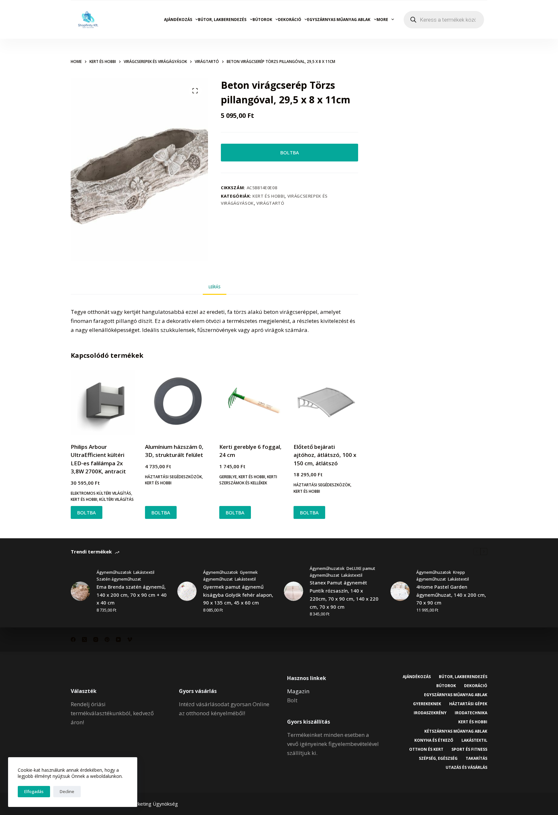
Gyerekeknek (427, 704)
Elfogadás (34, 791)
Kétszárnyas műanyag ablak (455, 731)
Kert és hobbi (268, 196)
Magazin (298, 691)
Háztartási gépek (468, 704)
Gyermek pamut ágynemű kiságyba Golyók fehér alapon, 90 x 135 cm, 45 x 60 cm (238, 594)
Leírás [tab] (215, 287)
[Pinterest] (107, 639)
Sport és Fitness (469, 749)
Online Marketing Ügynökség (146, 803)
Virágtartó (270, 203)
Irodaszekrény (430, 713)
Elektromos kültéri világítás (101, 493)
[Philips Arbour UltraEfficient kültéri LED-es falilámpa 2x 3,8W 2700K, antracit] (103, 402)
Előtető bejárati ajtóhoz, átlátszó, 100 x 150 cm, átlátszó (325, 455)
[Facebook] (73, 639)
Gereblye (228, 477)
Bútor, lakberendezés (222, 19)
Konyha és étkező (433, 740)
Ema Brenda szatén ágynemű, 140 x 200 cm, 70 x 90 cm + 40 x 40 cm (132, 594)
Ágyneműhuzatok (114, 572)
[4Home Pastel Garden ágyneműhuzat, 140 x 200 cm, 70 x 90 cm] (400, 591)
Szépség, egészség (438, 758)
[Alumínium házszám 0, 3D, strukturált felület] (177, 402)
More (382, 19)
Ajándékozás (178, 19)
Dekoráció (289, 19)
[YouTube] (118, 639)
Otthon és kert (426, 749)
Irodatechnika (471, 713)
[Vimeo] (129, 639)
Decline (67, 791)
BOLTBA (289, 152)
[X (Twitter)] (84, 639)
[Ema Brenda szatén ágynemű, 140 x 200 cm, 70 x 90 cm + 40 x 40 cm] (80, 591)
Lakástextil (143, 572)
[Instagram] (95, 639)
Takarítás (476, 758)
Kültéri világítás (116, 499)
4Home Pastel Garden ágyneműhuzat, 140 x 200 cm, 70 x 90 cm (451, 594)
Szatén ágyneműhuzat (119, 579)
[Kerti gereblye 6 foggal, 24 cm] (251, 402)
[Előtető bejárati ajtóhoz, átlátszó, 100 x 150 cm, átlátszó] (326, 402)
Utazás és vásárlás (466, 767)
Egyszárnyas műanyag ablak (338, 19)
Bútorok (262, 19)
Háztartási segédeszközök (173, 477)
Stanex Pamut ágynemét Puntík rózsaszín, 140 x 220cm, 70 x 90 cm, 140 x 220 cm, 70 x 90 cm (344, 594)
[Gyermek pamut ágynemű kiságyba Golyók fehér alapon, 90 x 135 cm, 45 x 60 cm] (187, 591)
